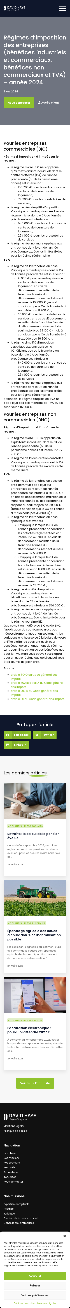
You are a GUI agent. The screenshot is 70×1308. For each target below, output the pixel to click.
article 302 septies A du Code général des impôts (37, 685)
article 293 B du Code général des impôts (34, 693)
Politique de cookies (25, 1303)
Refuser (35, 1285)
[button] (64, 1236)
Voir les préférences (35, 1295)
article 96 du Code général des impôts (37, 699)
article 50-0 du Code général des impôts (34, 677)
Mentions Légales (46, 1303)
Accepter (35, 1275)
